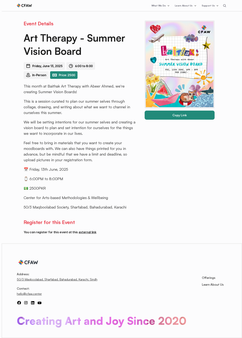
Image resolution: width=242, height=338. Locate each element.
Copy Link (179, 115)
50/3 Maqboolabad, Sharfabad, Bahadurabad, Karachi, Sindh (57, 279)
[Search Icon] (224, 5)
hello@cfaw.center (29, 294)
